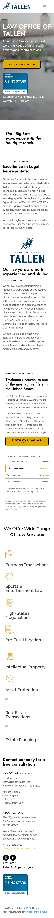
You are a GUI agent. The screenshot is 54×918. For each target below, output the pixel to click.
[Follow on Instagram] (6, 858)
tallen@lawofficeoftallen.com (19, 848)
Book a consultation (22, 64)
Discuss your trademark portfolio (27, 441)
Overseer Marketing (36, 911)
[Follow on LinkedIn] (13, 858)
